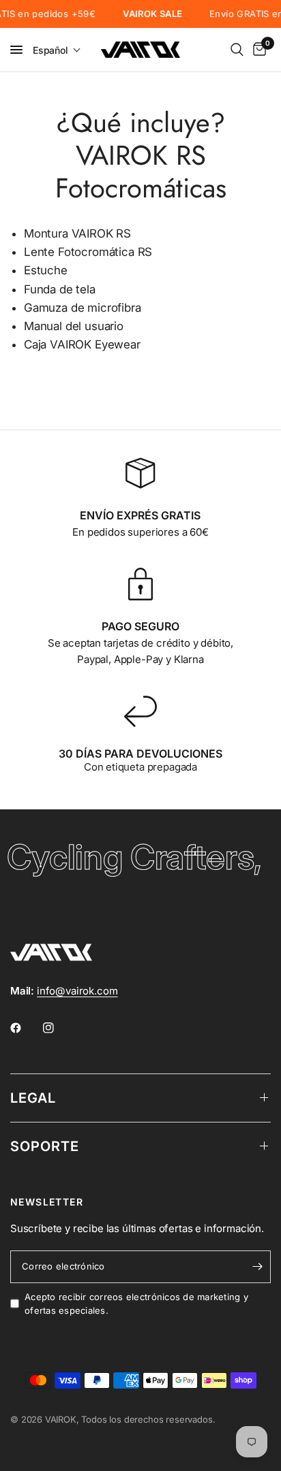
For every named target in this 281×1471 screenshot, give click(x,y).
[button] (57, 50)
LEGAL (33, 1098)
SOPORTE (44, 1146)
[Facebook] (25, 1028)
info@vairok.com (77, 990)
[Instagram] (58, 1028)
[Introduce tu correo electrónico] (257, 1266)
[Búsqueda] (237, 49)
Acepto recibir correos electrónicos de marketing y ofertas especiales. (136, 1303)
